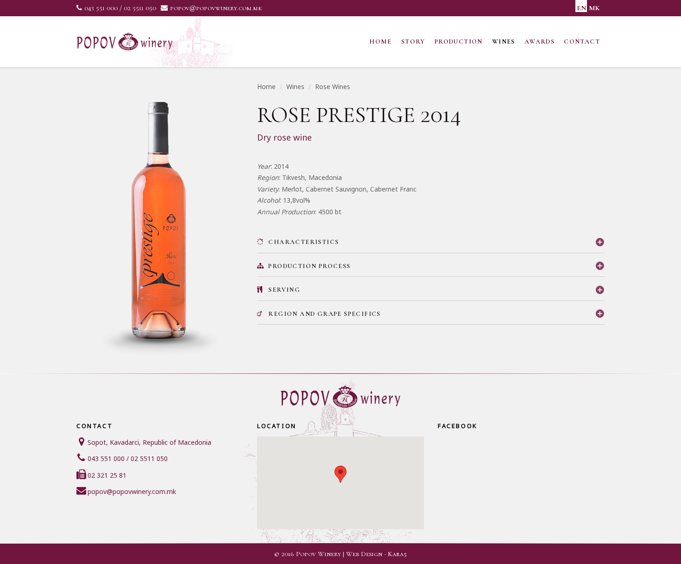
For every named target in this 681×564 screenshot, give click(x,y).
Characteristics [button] (302, 242)
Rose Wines (332, 86)
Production (459, 41)
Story (413, 41)
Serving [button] (283, 290)
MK (594, 8)
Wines (503, 41)
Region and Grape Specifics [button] (323, 314)
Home (380, 41)
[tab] (431, 241)
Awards (539, 41)
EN (581, 8)
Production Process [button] (308, 266)
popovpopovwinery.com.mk (216, 8)
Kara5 (397, 554)
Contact (582, 41)
